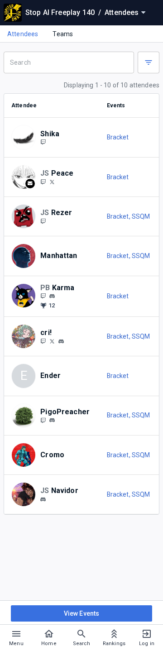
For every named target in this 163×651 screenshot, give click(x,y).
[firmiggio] (52, 341)
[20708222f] (52, 181)
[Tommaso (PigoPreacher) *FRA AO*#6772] (52, 420)
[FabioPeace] (43, 181)
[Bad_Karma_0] (43, 296)
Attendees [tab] (22, 34)
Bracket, (119, 216)
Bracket (118, 137)
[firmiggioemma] (43, 341)
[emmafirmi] (61, 341)
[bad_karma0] (52, 296)
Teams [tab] (63, 34)
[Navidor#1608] (43, 499)
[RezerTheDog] (43, 221)
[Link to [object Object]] (25, 137)
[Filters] (148, 62)
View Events (82, 613)
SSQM (141, 216)
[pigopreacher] (43, 420)
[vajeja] (43, 142)
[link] (52, 296)
